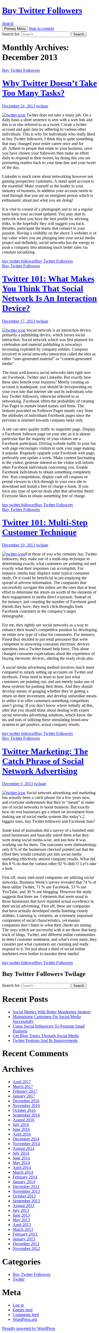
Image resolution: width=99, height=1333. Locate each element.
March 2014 (23, 1172)
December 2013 (26, 1186)
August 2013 (23, 1205)
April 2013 (22, 1224)
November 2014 (26, 1143)
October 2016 (24, 1110)
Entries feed (22, 1310)
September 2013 (26, 1201)
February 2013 (25, 1234)
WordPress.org (25, 1319)
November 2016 (26, 1105)
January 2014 (24, 1182)
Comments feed (26, 1314)
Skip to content (41, 28)
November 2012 (26, 1248)
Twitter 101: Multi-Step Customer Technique (45, 527)
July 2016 (21, 1124)
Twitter (19, 1279)
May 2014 (21, 1162)
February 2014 (25, 1177)
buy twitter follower (18, 261)
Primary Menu (15, 29)
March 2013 (23, 1229)
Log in (18, 1305)
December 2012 (26, 1243)
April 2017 (22, 1081)
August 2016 (23, 1120)
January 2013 (24, 1239)
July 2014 (21, 1153)
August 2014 (23, 1148)
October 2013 (24, 1196)
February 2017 (25, 1091)
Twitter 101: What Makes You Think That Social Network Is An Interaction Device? (49, 293)
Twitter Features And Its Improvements (45, 1040)
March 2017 (23, 1086)
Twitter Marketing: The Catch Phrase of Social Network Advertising (45, 761)
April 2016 (22, 1134)
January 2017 (24, 1096)
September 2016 (26, 1115)
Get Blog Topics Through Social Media (46, 1035)
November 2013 (26, 1191)
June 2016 (21, 1129)
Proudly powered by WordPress (28, 1328)
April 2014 (22, 1167)
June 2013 (21, 1215)
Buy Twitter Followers (42, 10)
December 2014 (26, 1139)
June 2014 (21, 1158)
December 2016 (26, 1101)
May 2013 (21, 1220)
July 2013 (21, 1210)
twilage (42, 106)
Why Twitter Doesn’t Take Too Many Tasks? (49, 88)
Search (7, 23)
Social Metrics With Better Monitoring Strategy (52, 1012)
